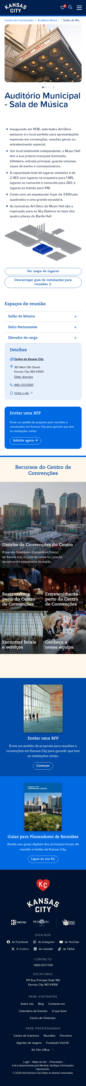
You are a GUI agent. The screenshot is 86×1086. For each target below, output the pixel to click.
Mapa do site (39, 1062)
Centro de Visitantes (43, 1018)
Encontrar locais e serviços (19, 645)
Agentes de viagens (29, 1043)
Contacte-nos (56, 1004)
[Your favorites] (62, 8)
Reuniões (49, 1035)
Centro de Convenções (19, 20)
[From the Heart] (43, 885)
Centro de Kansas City (28, 359)
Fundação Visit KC (57, 1043)
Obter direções (23, 377)
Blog (41, 1004)
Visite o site (21, 393)
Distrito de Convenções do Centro (37, 545)
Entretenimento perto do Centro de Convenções (61, 599)
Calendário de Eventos (33, 1011)
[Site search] (70, 7)
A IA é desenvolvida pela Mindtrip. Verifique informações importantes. (43, 1067)
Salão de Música (72, 20)
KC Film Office (41, 1050)
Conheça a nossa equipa (59, 645)
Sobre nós (27, 1004)
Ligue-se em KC (43, 859)
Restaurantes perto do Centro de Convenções (18, 599)
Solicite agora (23, 440)
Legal (26, 1062)
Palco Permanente (22, 327)
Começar (43, 765)
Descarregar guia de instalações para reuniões (43, 282)
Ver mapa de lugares (43, 271)
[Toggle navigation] (79, 7)
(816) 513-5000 (23, 385)
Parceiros (66, 1035)
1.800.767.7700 (43, 965)
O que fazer (59, 1011)
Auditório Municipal (49, 20)
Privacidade (56, 1062)
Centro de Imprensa (26, 1035)
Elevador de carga (23, 338)
